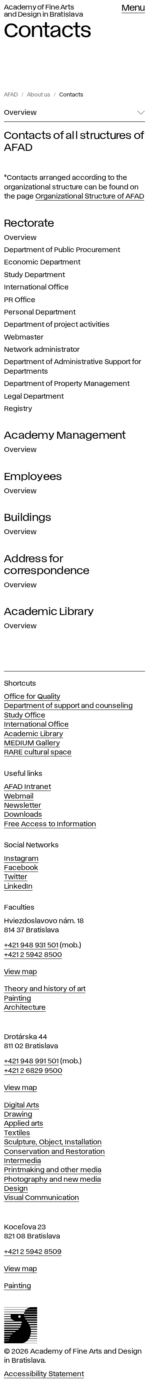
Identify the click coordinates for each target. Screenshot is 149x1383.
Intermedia (22, 1161)
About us (38, 95)
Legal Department (34, 396)
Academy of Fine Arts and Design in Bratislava (43, 11)
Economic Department (42, 262)
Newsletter (22, 805)
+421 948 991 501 (31, 1061)
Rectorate (29, 223)
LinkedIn (18, 886)
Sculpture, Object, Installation (53, 1142)
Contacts (71, 95)
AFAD (11, 95)
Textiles (17, 1133)
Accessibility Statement (44, 1374)
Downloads (23, 815)
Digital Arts (21, 1105)
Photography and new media (52, 1180)
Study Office (24, 715)
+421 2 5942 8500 (33, 955)
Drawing (18, 1114)
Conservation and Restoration (54, 1152)
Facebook (21, 868)
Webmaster (24, 337)
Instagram (21, 859)
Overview (20, 238)
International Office (36, 287)
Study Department (34, 275)
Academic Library (49, 612)
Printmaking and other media (52, 1170)
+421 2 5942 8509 (33, 1252)
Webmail (18, 796)
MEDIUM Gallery (32, 743)
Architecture (25, 1008)
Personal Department (39, 312)
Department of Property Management (67, 384)
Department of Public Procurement (62, 250)
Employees (33, 477)
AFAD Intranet (27, 787)
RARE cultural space (38, 752)
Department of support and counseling (68, 706)
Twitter (15, 877)
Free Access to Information (50, 824)
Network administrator (42, 350)
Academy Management (65, 435)
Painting (17, 998)
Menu (133, 8)
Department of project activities (57, 325)
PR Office (19, 300)
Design (16, 1189)
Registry (18, 409)
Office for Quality (32, 697)
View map (20, 972)
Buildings (27, 518)
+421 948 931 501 (31, 945)
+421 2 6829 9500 (33, 1071)
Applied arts (23, 1124)
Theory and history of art (44, 989)
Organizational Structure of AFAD (89, 196)
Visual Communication (41, 1198)
